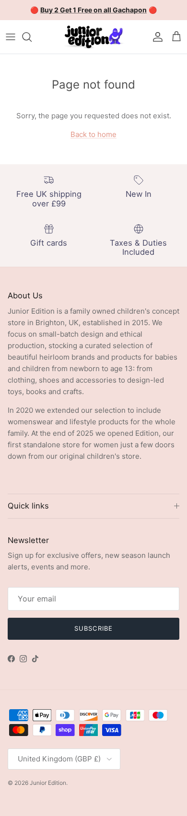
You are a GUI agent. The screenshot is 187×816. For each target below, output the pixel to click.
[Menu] (10, 36)
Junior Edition (48, 782)
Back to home (93, 134)
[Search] (31, 36)
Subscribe (93, 628)
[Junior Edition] (93, 37)
